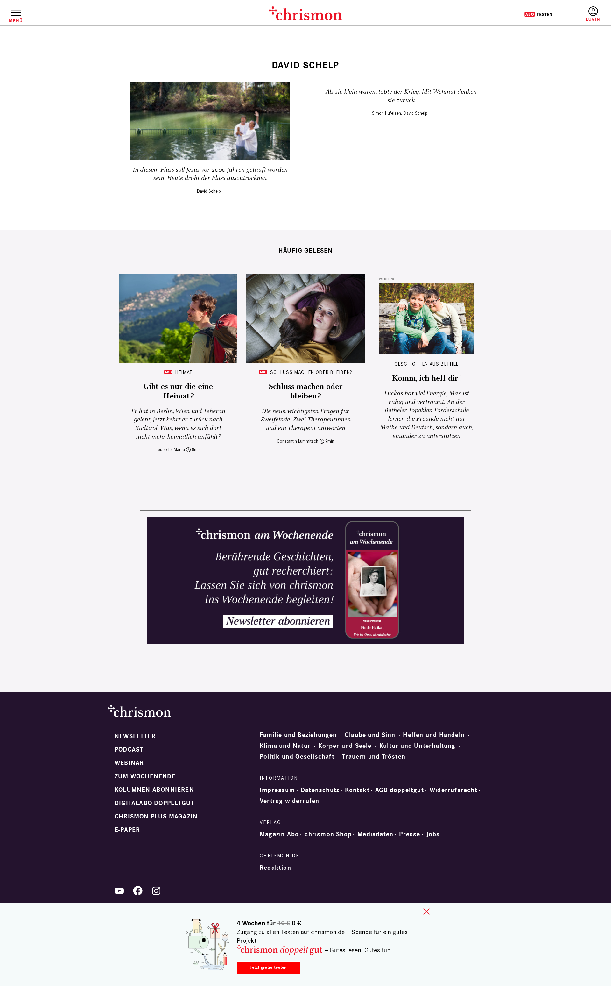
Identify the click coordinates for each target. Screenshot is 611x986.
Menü (16, 20)
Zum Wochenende (145, 776)
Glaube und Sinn (370, 735)
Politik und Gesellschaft (297, 757)
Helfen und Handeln (434, 735)
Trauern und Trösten (373, 757)
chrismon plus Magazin (156, 816)
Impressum (277, 790)
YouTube (119, 891)
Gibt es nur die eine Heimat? (178, 391)
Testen (538, 14)
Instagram (156, 891)
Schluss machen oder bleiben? (311, 372)
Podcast (129, 750)
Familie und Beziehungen (298, 735)
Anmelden (593, 14)
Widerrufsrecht (453, 790)
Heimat (184, 372)
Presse (409, 834)
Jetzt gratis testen (268, 967)
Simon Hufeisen (386, 113)
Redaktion (275, 868)
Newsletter (135, 736)
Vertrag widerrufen (290, 801)
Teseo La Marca (170, 449)
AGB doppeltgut (399, 790)
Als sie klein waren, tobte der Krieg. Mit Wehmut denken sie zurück (401, 96)
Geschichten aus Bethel (426, 364)
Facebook (138, 891)
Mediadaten (375, 834)
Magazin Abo (279, 834)
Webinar (129, 763)
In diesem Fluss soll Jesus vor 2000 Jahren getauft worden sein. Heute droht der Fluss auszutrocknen (210, 174)
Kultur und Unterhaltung (417, 746)
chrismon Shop (328, 834)
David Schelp (209, 191)
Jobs (433, 834)
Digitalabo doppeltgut (154, 803)
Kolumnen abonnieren (154, 790)
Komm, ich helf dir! (426, 378)
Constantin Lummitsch (297, 441)
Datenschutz (320, 790)
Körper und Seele (344, 746)
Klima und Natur (285, 746)
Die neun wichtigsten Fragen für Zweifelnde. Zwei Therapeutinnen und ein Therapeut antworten (305, 419)
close (426, 911)
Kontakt (357, 790)
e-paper (127, 830)
